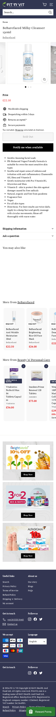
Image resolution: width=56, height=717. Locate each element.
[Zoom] (44, 79)
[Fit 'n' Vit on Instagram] (29, 619)
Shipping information (15, 228)
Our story (32, 582)
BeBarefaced (9, 37)
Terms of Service (11, 590)
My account (8, 603)
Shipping (19, 130)
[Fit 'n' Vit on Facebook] (35, 619)
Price (5, 94)
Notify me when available (28, 147)
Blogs (30, 586)
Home (5, 22)
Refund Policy (9, 594)
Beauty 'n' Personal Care (33, 360)
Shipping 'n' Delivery (12, 599)
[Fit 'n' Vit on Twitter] (40, 619)
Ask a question (11, 235)
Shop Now (28, 474)
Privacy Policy (9, 586)
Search (6, 582)
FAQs (30, 590)
